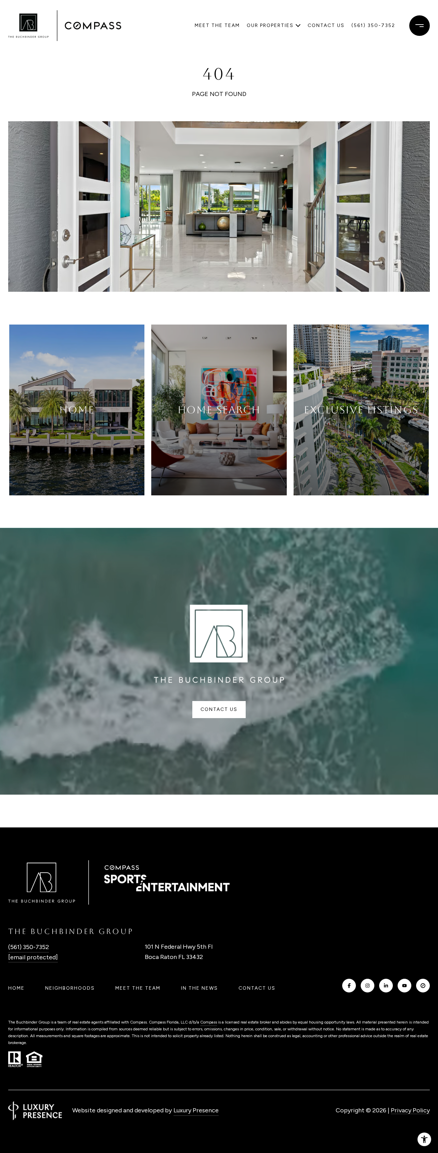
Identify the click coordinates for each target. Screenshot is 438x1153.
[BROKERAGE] (423, 985)
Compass (208, 1022)
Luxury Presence (196, 1110)
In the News (199, 988)
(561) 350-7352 (373, 25)
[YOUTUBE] (404, 985)
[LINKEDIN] (386, 985)
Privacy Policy (410, 1110)
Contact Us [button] (219, 709)
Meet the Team (217, 25)
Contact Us (257, 988)
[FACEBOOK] (349, 985)
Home (16, 988)
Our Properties (270, 25)
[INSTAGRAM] (367, 985)
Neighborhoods (70, 988)
